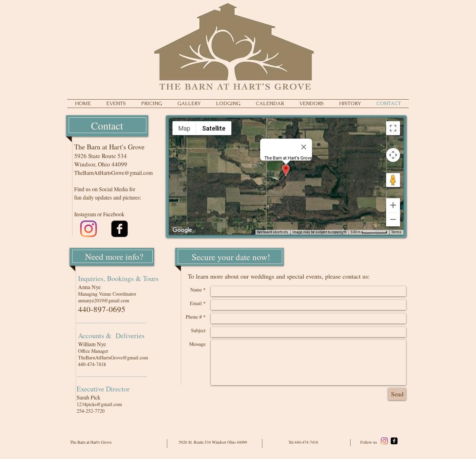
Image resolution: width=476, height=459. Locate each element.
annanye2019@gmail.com (103, 300)
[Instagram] (88, 228)
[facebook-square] (119, 228)
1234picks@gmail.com (99, 404)
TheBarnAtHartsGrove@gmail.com (113, 172)
